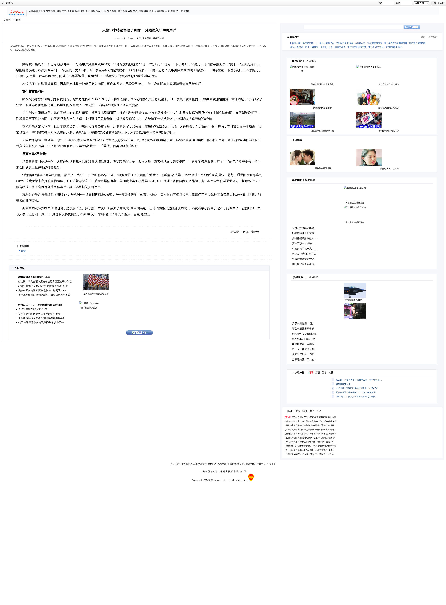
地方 (98, 11)
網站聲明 (241, 464)
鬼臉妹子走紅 (326, 47)
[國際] (288, 425)
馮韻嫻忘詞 (360, 43)
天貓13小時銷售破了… (304, 253)
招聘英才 (202, 464)
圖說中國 (313, 277)
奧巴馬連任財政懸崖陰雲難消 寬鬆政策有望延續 (44, 295)
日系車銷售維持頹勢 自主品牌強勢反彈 (39, 314)
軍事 (64, 11)
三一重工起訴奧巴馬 (324, 43)
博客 (151, 11)
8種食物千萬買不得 (325, 442)
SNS (319, 411)
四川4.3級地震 (311, 47)
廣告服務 (212, 464)
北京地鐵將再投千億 (376, 43)
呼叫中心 (261, 464)
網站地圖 (185, 11)
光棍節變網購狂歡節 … (304, 238)
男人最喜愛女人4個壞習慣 (303, 442)
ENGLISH (271, 464)
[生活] (288, 442)
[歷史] (288, 433)
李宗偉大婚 (308, 43)
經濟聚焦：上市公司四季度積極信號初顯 (40, 305)
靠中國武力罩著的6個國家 (323, 425)
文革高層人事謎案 (299, 433)
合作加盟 (222, 464)
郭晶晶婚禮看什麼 (323, 168)
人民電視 (311, 61)
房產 (114, 11)
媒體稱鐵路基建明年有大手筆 (34, 277)
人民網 (7, 19)
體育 (120, 11)
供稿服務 (232, 464)
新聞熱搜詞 (293, 37)
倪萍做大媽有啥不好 (389, 168)
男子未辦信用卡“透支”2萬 (306, 323)
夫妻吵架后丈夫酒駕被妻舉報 (308, 354)
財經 (104, 11)
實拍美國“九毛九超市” (389, 131)
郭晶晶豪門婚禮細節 (322, 107)
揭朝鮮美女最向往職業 (301, 438)
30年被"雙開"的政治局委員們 (322, 433)
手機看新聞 (158, 38)
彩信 (167, 11)
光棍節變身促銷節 (344, 43)
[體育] (288, 446)
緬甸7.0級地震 (296, 47)
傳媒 (135, 11)
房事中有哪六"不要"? (324, 450)
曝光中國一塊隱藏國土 (325, 429)
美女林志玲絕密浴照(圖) (302, 454)
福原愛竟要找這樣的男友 (324, 446)
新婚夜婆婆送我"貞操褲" (302, 450)
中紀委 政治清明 (376, 47)
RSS (178, 11)
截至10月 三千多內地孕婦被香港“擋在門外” (41, 322)
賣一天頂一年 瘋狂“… (304, 243)
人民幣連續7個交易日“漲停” (33, 309)
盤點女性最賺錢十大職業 (322, 84)
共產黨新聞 (34, 11)
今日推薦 (297, 140)
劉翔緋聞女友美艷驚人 (301, 446)
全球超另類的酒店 (89, 307)
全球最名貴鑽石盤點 (354, 222)
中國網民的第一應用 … (304, 248)
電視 (141, 11)
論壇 (289, 411)
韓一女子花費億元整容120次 (307, 349)
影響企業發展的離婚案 (388, 107)
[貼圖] (288, 438)
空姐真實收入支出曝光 (388, 84)
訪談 (157, 11)
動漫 (173, 11)
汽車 (109, 11)
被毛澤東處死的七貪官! (324, 438)
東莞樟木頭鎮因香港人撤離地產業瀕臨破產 (41, 318)
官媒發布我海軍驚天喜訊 (302, 429)
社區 (146, 11)
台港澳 (70, 11)
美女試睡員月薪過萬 (324, 454)
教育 (77, 11)
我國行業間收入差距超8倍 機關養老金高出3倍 (43, 286)
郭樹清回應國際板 (417, 43)
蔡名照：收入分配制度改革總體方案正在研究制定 (45, 281)
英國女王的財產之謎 (354, 202)
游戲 (162, 11)
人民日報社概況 (177, 464)
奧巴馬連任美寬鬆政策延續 (96, 294)
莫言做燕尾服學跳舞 (397, 43)
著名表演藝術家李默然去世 (306, 328)
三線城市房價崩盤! (300, 421)
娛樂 (125, 11)
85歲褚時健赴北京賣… (304, 233)
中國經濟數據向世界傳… (305, 259)
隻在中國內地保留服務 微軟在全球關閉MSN (42, 290)
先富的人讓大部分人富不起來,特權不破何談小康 (313, 417)
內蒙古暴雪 (340, 47)
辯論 (304, 411)
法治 (53, 11)
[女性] (288, 450)
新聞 (23, 251)
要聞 (43, 11)
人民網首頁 (7, 3)
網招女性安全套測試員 (304, 334)
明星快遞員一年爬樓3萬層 (306, 344)
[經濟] (288, 421)
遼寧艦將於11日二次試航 (305, 359)
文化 (130, 11)
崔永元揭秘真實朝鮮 (300, 425)
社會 (82, 11)
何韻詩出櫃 (295, 43)
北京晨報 (147, 38)
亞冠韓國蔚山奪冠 (394, 47)
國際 (59, 11)
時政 (48, 11)
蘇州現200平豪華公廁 (303, 339)
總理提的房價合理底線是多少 (323, 421)
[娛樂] (288, 454)
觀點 (93, 11)
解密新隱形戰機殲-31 (355, 300)
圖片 (88, 11)
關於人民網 (191, 464)
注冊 (442, 3)
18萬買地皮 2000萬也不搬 (322, 131)
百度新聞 (433, 37)
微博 (312, 411)
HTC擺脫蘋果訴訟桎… (304, 264)
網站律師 (251, 464)
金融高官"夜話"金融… (304, 228)
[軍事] (288, 429)
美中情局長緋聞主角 (357, 47)
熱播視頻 (298, 277)
